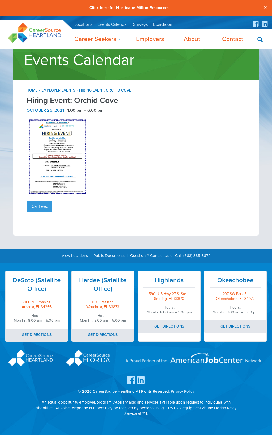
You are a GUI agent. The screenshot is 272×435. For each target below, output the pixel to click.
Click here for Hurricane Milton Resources (129, 7)
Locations (83, 24)
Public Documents (109, 255)
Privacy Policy (182, 391)
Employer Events (58, 90)
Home (32, 90)
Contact (232, 39)
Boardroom (163, 24)
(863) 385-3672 (197, 255)
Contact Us (159, 255)
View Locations (75, 255)
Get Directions (37, 335)
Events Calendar (112, 24)
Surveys (140, 24)
